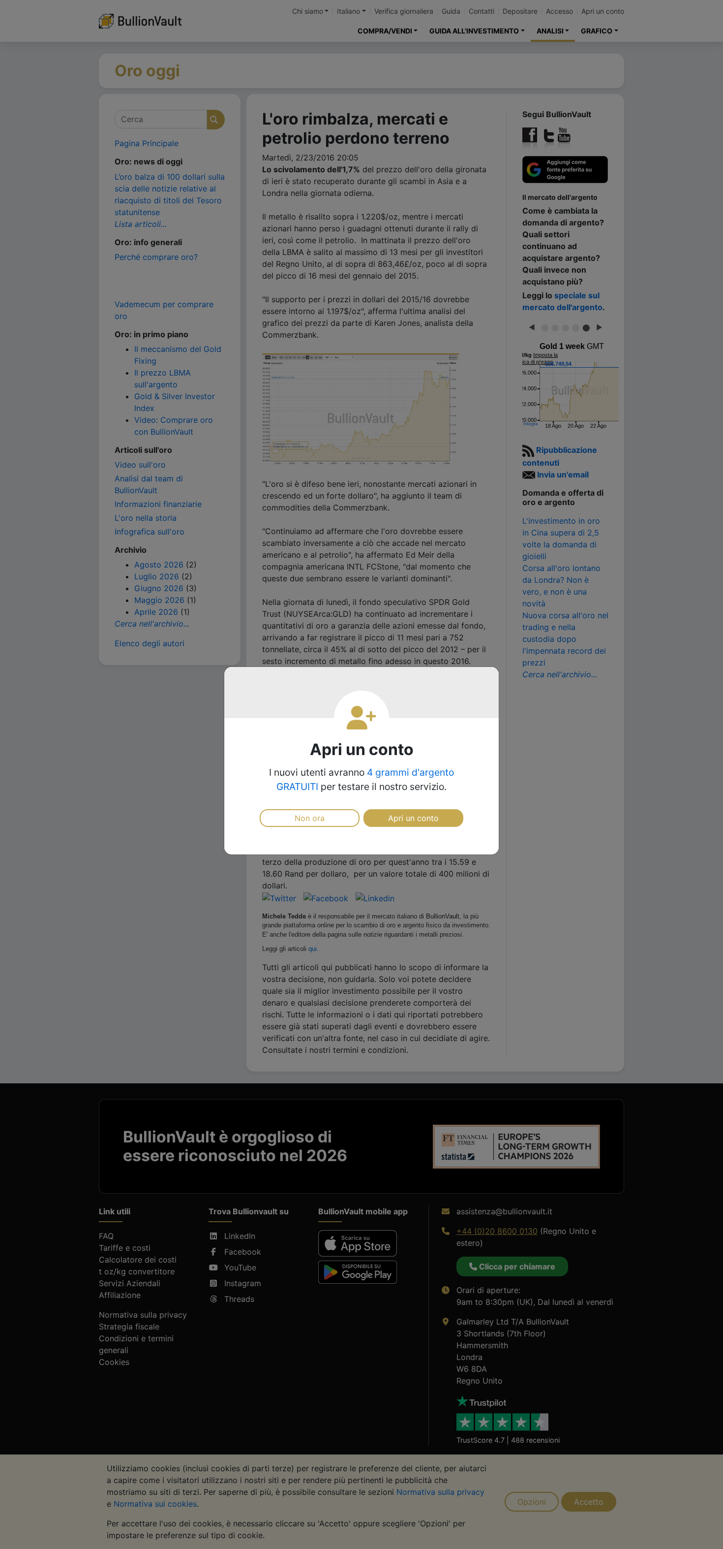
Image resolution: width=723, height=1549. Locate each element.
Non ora (310, 818)
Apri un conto (413, 818)
